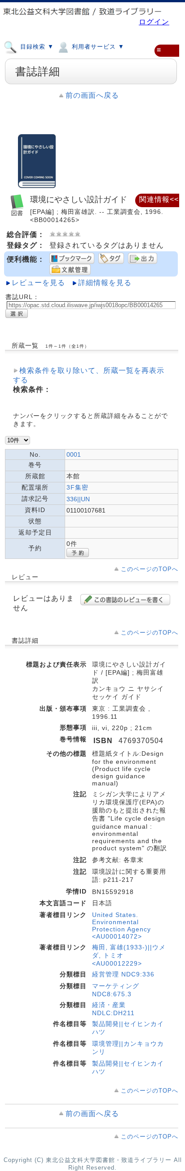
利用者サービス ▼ (97, 47)
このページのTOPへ (149, 569)
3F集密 (77, 487)
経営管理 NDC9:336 (123, 974)
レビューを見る (38, 282)
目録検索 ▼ (36, 47)
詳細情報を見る (105, 282)
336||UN (78, 499)
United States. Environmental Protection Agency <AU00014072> (121, 925)
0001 (73, 454)
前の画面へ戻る (92, 95)
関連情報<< (159, 199)
